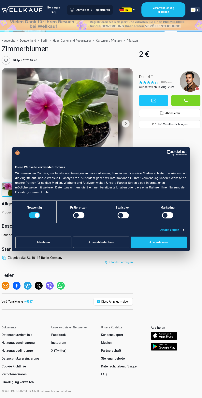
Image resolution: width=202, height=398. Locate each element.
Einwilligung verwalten (18, 382)
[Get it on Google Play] (164, 347)
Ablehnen (43, 242)
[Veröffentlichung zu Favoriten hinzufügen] (6, 60)
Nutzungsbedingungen (18, 350)
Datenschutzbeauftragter (119, 366)
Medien (106, 343)
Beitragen (53, 7)
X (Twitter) (58, 350)
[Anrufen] (185, 100)
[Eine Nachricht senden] (153, 100)
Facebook (58, 335)
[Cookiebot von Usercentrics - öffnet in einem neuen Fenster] (169, 153)
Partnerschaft (111, 350)
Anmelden (83, 9)
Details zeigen (169, 229)
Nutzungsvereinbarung (18, 343)
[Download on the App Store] (164, 336)
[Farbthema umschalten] (195, 9)
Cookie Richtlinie (14, 366)
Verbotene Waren (14, 374)
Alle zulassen (158, 242)
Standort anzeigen (121, 262)
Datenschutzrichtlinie (17, 335)
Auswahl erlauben (101, 242)
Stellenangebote (113, 358)
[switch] (78, 215)
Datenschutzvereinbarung (20, 358)
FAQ (53, 12)
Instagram (58, 343)
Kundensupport (112, 335)
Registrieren (102, 9)
